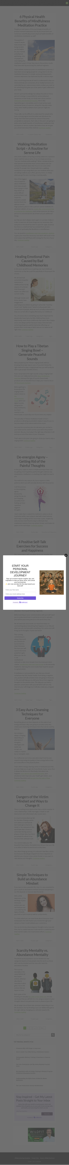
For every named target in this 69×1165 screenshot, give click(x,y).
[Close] (65, 555)
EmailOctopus (24, 602)
